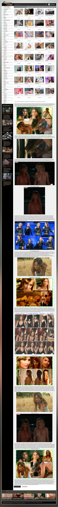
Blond (4, 63)
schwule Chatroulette (7, 6)
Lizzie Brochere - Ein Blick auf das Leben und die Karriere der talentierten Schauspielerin (7, 166)
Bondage (5, 17)
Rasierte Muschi (6, 89)
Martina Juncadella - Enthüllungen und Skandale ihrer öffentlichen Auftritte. (7, 113)
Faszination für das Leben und (33, 135)
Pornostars (5, 40)
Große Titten (5, 24)
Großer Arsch (5, 25)
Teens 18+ (5, 51)
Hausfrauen (5, 28)
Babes (4, 13)
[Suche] (46, 4)
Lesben (5, 33)
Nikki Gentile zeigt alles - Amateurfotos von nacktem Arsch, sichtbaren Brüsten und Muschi (7, 180)
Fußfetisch (5, 70)
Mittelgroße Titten (6, 35)
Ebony (4, 21)
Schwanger (5, 48)
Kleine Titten (5, 29)
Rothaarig (5, 47)
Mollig (4, 36)
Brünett (5, 18)
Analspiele (5, 10)
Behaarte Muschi (6, 14)
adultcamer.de (7, 3)
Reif (4, 44)
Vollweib (5, 100)
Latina (4, 32)
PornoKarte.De (6, 9)
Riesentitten (5, 93)
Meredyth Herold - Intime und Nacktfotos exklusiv (7, 140)
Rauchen (5, 43)
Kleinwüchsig (5, 78)
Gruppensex (5, 74)
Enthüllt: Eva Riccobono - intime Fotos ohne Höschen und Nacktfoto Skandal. (7, 153)
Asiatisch (5, 59)
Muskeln (5, 85)
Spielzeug (5, 97)
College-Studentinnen (7, 20)
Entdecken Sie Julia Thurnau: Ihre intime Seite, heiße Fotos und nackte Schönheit (7, 126)
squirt (4, 55)
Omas (4, 39)
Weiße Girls (5, 54)
